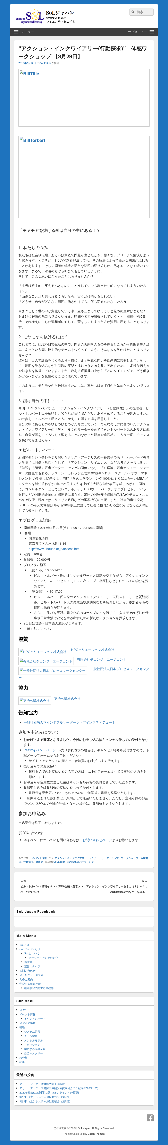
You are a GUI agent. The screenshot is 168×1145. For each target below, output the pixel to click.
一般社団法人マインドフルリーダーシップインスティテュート (69, 722)
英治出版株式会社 (65, 698)
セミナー (94, 858)
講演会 (39, 862)
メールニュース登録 (31, 975)
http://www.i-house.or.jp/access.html (54, 548)
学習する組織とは (30, 984)
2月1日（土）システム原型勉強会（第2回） (45, 1101)
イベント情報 (39, 858)
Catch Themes (96, 1134)
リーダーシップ (110, 858)
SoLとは (24, 945)
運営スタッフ (32, 966)
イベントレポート (34, 1018)
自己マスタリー (33, 1053)
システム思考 (32, 1031)
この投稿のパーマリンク (80, 862)
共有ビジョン (32, 1045)
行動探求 (28, 862)
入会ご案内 (26, 979)
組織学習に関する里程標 (38, 988)
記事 (22, 1062)
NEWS (23, 1010)
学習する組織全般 (34, 1049)
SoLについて (32, 953)
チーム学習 (30, 1036)
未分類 (23, 1057)
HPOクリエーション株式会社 (91, 649)
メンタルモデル (33, 1040)
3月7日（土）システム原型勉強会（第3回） (45, 1097)
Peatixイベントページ (40, 750)
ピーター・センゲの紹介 (43, 958)
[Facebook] (150, 1117)
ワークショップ (129, 858)
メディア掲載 (27, 1023)
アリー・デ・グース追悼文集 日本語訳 (42, 1084)
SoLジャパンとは (29, 949)
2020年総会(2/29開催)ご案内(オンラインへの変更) (49, 1092)
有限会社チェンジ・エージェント (100, 659)
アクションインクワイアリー (71, 858)
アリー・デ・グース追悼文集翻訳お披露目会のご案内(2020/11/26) (58, 1088)
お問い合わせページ (97, 839)
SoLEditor (45, 63)
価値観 (28, 962)
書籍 (22, 1027)
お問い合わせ (27, 970)
